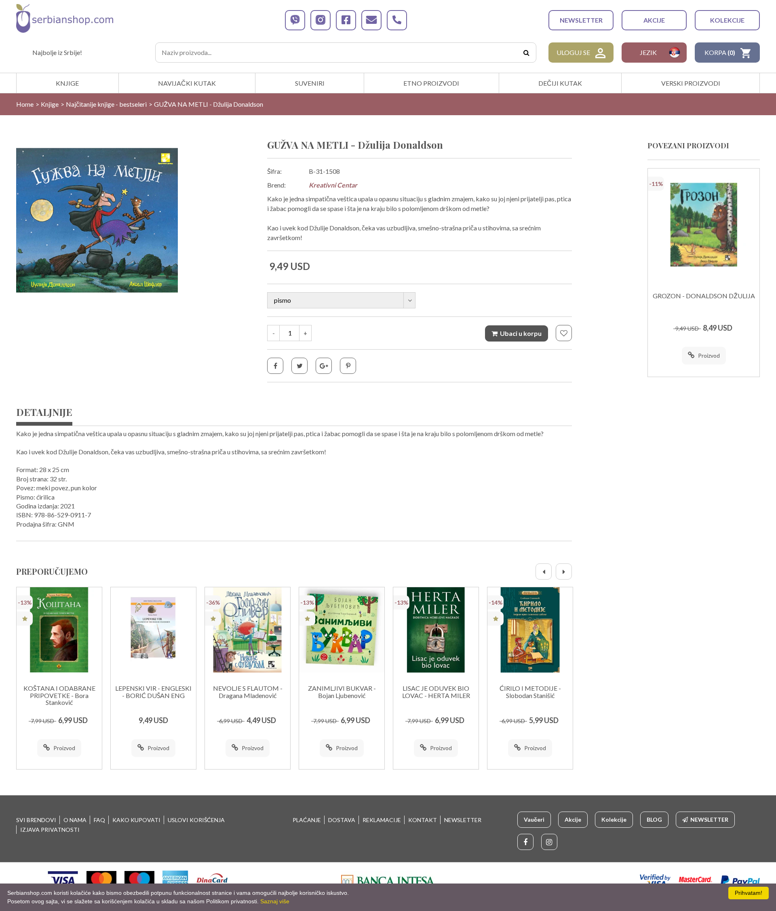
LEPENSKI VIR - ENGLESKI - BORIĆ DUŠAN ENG (153, 692)
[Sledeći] (564, 571)
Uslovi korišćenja (196, 819)
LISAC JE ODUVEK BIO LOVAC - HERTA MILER (436, 692)
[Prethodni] (544, 571)
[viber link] (295, 20)
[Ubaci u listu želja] (564, 333)
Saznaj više (274, 901)
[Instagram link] (549, 842)
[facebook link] (346, 20)
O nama (74, 819)
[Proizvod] (59, 630)
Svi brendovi (36, 819)
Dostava (341, 819)
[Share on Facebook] (275, 366)
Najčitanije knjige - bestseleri (106, 104)
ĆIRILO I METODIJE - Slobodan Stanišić (530, 692)
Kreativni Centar (333, 185)
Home (25, 104)
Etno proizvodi (431, 83)
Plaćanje (307, 819)
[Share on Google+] (324, 366)
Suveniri (310, 83)
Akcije (654, 20)
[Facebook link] (525, 842)
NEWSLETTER (581, 20)
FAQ (99, 819)
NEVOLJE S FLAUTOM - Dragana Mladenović (248, 692)
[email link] (371, 20)
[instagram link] (320, 20)
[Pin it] (348, 366)
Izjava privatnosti (50, 829)
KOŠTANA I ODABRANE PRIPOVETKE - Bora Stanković (59, 695)
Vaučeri (534, 819)
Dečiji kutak (560, 83)
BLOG (654, 819)
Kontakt (422, 819)
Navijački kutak (187, 83)
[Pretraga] (526, 52)
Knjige (67, 83)
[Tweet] (299, 366)
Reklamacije (382, 819)
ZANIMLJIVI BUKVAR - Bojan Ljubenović (342, 692)
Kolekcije (727, 20)
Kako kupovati (136, 819)
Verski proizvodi (690, 83)
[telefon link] (397, 20)
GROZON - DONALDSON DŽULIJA (704, 295)
